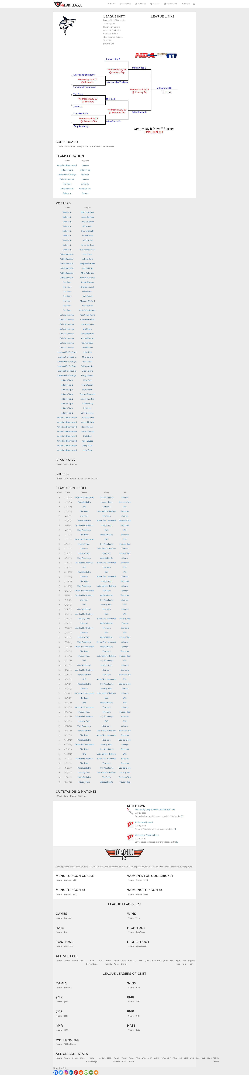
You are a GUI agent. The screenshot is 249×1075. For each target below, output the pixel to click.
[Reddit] (81, 1072)
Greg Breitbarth (87, 231)
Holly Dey (87, 436)
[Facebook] (55, 1072)
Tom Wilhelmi (87, 385)
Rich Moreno (87, 348)
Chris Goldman (87, 222)
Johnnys (85, 165)
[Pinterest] (76, 1072)
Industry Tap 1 (67, 170)
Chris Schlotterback (87, 310)
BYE (84, 507)
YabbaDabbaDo (66, 189)
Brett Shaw (87, 329)
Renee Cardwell (87, 245)
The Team (67, 184)
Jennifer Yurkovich (87, 278)
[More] (96, 1072)
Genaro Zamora (87, 432)
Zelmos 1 (67, 193)
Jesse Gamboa (87, 217)
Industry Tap (85, 170)
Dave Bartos (87, 296)
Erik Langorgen (87, 212)
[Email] (91, 1072)
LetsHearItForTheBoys (67, 175)
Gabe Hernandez (87, 320)
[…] (182, 816)
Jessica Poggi (87, 268)
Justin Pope (87, 450)
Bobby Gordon (87, 366)
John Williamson (87, 338)
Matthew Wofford (87, 301)
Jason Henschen (87, 399)
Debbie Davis (87, 259)
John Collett (87, 240)
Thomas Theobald (87, 394)
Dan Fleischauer (87, 413)
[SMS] (86, 1072)
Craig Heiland (87, 371)
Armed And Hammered (67, 165)
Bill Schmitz (87, 226)
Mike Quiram (87, 357)
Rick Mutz (87, 408)
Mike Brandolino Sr (87, 250)
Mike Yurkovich (87, 273)
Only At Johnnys (67, 179)
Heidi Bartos (87, 292)
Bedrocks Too (85, 189)
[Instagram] (66, 1072)
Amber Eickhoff (87, 422)
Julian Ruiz (87, 352)
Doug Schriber (87, 376)
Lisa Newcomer (87, 324)
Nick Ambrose (87, 427)
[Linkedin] (71, 1072)
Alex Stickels (87, 390)
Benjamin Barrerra (87, 264)
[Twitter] (60, 1072)
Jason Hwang (87, 236)
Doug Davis (87, 254)
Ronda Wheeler (87, 282)
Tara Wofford (87, 306)
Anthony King (87, 404)
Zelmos (85, 193)
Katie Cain (87, 380)
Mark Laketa (87, 362)
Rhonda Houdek (87, 287)
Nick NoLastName (87, 315)
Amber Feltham (87, 334)
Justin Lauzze (87, 441)
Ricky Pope (87, 446)
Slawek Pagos (87, 343)
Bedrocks (85, 175)
